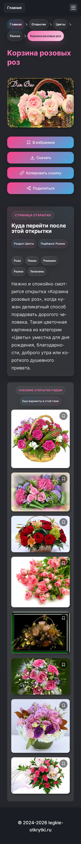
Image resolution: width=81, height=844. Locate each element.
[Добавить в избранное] (63, 416)
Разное (18, 271)
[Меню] (73, 8)
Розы (17, 260)
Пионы (32, 260)
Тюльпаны (37, 271)
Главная (14, 7)
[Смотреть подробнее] (40, 439)
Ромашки (49, 260)
